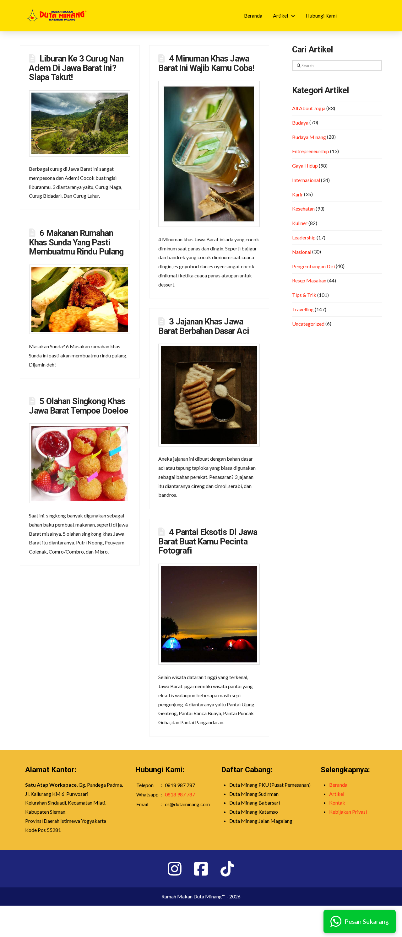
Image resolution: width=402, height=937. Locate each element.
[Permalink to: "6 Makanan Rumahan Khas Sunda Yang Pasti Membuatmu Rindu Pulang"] (79, 299)
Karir (297, 194)
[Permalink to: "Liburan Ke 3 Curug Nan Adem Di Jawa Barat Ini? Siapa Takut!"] (79, 123)
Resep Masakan (309, 280)
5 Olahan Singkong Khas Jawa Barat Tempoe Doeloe (78, 406)
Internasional (306, 180)
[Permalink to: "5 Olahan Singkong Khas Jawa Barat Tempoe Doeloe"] (79, 463)
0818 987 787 (180, 794)
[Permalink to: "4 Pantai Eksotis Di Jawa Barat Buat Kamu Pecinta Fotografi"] (209, 614)
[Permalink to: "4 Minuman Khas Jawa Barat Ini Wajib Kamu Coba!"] (209, 153)
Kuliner (299, 223)
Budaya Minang (309, 137)
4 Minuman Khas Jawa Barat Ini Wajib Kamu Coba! (206, 63)
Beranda (338, 785)
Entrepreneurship (310, 151)
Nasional (301, 252)
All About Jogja (308, 108)
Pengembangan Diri (313, 266)
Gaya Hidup (305, 166)
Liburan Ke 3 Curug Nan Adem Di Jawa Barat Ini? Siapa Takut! (76, 68)
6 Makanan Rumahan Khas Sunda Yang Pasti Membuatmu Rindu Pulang (76, 242)
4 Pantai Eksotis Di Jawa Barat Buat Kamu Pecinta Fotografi (207, 541)
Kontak (337, 803)
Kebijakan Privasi (348, 812)
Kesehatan (303, 208)
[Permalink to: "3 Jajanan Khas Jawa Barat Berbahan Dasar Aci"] (209, 395)
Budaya (300, 123)
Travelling (303, 309)
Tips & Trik (304, 295)
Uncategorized (308, 324)
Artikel (336, 794)
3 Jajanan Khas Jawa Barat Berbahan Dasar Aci (203, 326)
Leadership (304, 237)
